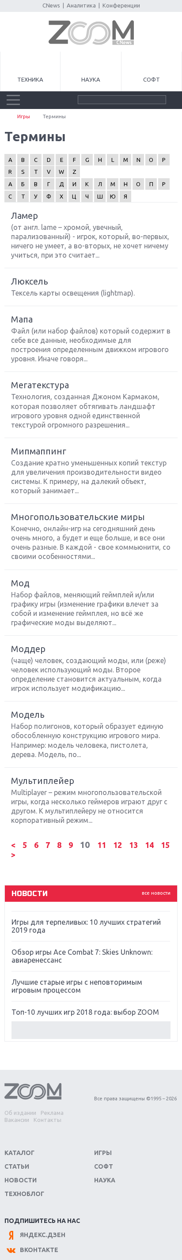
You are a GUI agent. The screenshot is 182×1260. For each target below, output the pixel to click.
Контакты (47, 1120)
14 (150, 844)
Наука (90, 79)
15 (165, 844)
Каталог (19, 1152)
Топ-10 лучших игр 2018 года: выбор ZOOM (85, 1012)
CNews (51, 5)
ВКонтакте (39, 1249)
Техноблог (24, 1193)
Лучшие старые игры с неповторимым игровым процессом (76, 986)
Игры (23, 116)
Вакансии (16, 1120)
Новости (20, 1180)
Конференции (121, 5)
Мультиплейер (42, 781)
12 (118, 844)
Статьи (16, 1166)
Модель (28, 714)
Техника (30, 79)
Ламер (24, 215)
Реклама (52, 1113)
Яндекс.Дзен (42, 1234)
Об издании (20, 1113)
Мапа (22, 319)
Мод (20, 583)
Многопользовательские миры (78, 517)
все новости (156, 893)
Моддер (28, 649)
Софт (151, 79)
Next (90, 1030)
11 (102, 844)
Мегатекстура (40, 385)
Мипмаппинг (38, 451)
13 (134, 844)
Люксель (29, 281)
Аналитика (81, 5)
